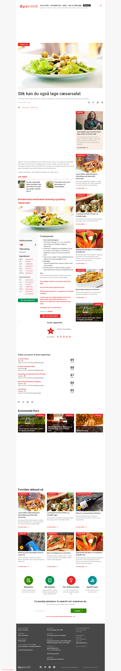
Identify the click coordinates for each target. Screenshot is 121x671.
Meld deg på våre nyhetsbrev (55, 659)
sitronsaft (28, 284)
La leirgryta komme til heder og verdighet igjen (87, 215)
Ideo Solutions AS (92, 667)
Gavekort (59, 7)
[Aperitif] (28, 6)
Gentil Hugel (22, 389)
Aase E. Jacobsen (23, 630)
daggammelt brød (31, 259)
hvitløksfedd (29, 264)
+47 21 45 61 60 (55, 650)
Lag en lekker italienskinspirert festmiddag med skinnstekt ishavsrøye (87, 176)
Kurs (65, 5)
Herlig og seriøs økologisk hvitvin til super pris (30, 554)
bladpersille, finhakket (32, 266)
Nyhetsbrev (66, 7)
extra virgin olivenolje (31, 282)
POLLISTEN (44, 5)
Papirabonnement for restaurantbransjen (59, 641)
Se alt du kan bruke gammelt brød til (52, 287)
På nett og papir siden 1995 (55, 630)
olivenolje (28, 261)
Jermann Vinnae (23, 359)
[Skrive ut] (102, 102)
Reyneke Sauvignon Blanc (26, 366)
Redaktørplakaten (35, 646)
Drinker (54, 7)
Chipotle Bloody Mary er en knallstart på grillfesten (89, 251)
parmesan (28, 268)
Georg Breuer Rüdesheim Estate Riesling (31, 374)
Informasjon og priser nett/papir (56, 635)
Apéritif (50, 311)
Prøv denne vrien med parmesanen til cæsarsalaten (62, 184)
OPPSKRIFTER (55, 5)
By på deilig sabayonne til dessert (88, 289)
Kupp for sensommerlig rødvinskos (88, 513)
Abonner (87, 5)
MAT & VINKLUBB (74, 5)
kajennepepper (30, 289)
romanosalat (29, 270)
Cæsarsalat (25, 107)
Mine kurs (79, 7)
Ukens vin (49, 7)
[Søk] (101, 5)
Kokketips (85, 7)
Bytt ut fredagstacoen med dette (59, 553)
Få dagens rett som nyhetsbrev (50, 307)
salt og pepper (29, 293)
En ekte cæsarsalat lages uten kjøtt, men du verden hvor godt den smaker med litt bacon (33, 186)
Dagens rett (43, 7)
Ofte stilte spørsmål (53, 653)
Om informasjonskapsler (25, 650)
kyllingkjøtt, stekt (30, 273)
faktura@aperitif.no (81, 643)
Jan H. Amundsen (23, 635)
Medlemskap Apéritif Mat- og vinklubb (58, 642)
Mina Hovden (22, 641)
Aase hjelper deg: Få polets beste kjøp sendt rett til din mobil (89, 133)
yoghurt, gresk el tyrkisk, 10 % (34, 280)
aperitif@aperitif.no (52, 648)
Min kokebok (72, 7)
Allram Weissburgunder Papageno (29, 381)
